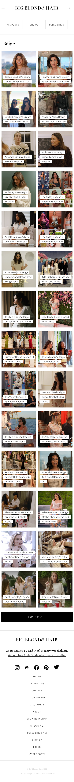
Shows (37, 676)
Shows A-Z (37, 725)
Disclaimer (37, 704)
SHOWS (34, 24)
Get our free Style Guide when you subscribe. (37, 655)
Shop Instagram (37, 718)
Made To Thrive (48, 773)
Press (37, 747)
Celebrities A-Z (37, 733)
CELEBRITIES (56, 24)
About (37, 711)
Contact (37, 690)
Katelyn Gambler (33, 773)
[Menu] (3, 8)
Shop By (37, 740)
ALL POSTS (13, 24)
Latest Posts (37, 754)
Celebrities (37, 683)
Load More (37, 617)
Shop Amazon (37, 697)
